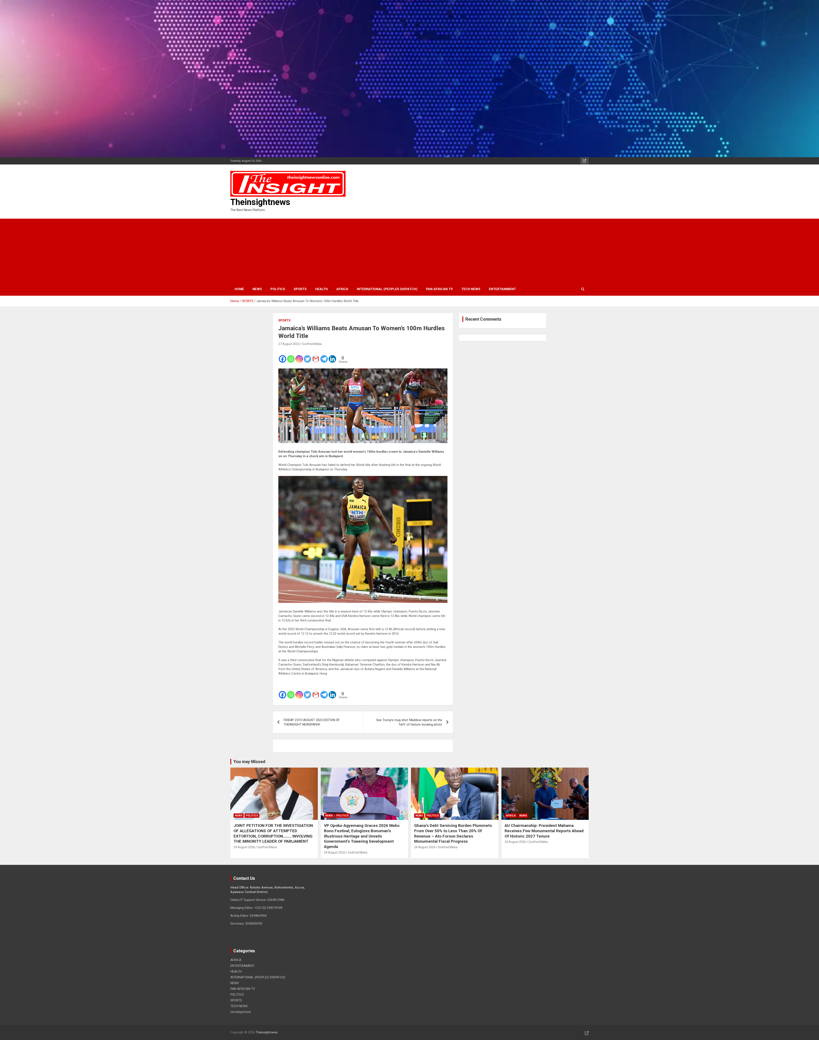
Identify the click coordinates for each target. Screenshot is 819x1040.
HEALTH (321, 289)
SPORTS (300, 289)
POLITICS (277, 289)
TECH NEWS (470, 289)
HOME (239, 289)
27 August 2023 (289, 344)
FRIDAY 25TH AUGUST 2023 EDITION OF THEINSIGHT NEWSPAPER (312, 722)
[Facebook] (282, 356)
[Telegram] (324, 356)
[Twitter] (307, 356)
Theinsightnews (260, 202)
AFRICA (342, 289)
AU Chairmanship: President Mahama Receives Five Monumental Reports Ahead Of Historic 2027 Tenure (544, 830)
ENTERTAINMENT (502, 289)
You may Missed (249, 761)
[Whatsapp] (291, 356)
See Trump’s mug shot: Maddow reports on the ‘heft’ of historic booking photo (409, 722)
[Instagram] (299, 356)
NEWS (257, 289)
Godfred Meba (312, 344)
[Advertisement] (409, 251)
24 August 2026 (244, 847)
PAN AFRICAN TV (439, 289)
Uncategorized (240, 1012)
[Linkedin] (332, 356)
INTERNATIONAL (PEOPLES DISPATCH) (387, 289)
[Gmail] (315, 356)
